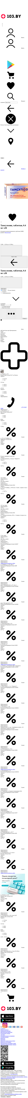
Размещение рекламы (5, 1031)
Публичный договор (5, 1033)
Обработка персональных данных (8, 1044)
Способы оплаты (4, 1037)
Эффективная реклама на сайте (8, 563)
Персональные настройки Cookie (8, 1043)
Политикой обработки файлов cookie (13, 1094)
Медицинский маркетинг (6, 1032)
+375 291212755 (14, 1074)
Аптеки (5, 24)
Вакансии (3, 1038)
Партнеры (3, 1039)
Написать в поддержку (6, 1042)
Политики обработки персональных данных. (17, 1076)
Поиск (4, 23)
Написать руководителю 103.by (8, 1040)
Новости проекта (4, 1029)
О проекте (3, 1028)
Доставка (3, 1034)
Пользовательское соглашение (8, 1036)
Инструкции (6, 25)
